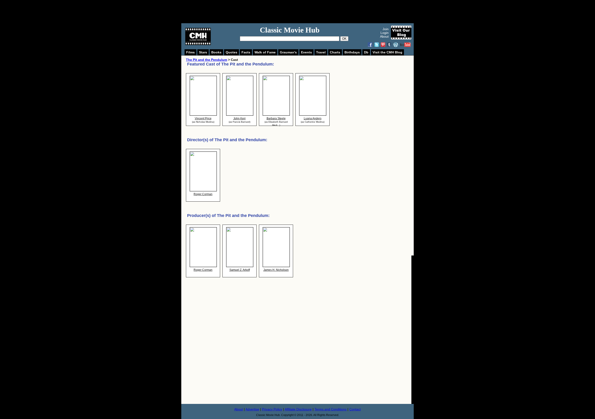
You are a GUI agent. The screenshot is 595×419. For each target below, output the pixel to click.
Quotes (231, 52)
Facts (245, 52)
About (384, 36)
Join (386, 29)
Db (366, 52)
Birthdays (352, 52)
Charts (335, 52)
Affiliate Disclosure (298, 409)
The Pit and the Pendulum (206, 60)
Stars (203, 52)
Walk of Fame (265, 52)
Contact (355, 409)
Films (190, 52)
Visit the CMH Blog (387, 52)
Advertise (252, 409)
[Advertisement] (302, 11)
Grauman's (288, 52)
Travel (321, 52)
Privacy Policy (272, 409)
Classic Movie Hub (290, 30)
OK (344, 38)
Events (306, 52)
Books (216, 52)
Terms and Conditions (330, 409)
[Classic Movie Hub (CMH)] (198, 44)
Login (384, 33)
